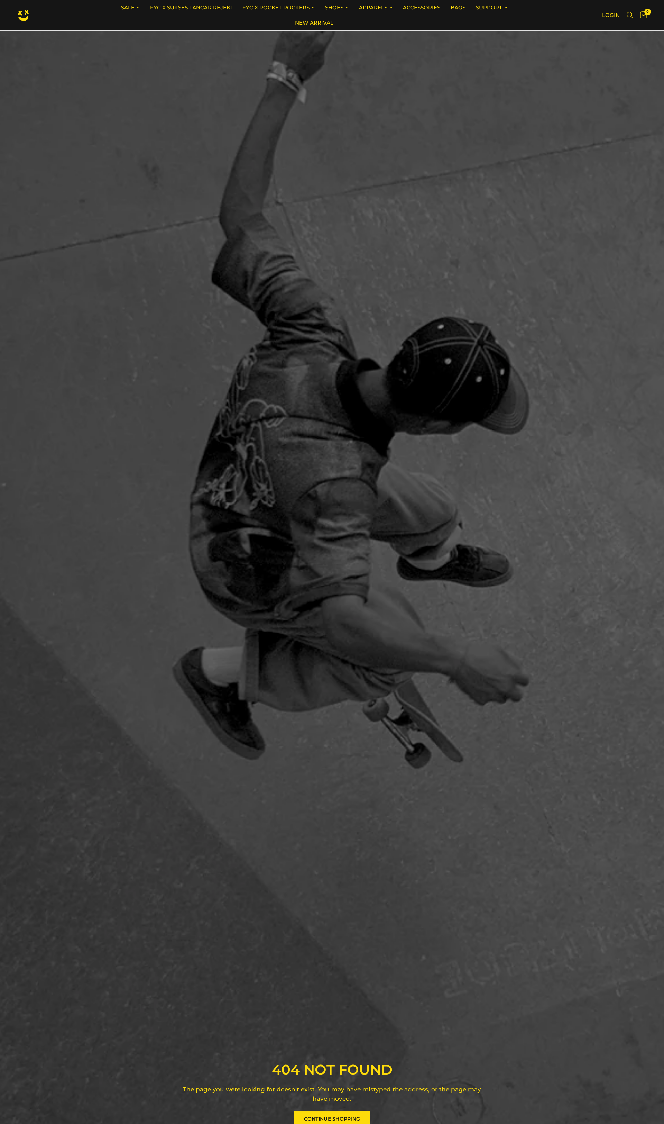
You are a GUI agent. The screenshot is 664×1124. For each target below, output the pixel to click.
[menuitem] (130, 7)
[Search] (630, 15)
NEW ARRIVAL (314, 22)
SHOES (334, 7)
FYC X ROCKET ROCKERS (276, 7)
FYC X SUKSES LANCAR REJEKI (191, 7)
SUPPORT (489, 7)
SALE (128, 7)
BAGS (458, 7)
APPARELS (373, 7)
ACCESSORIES (421, 7)
